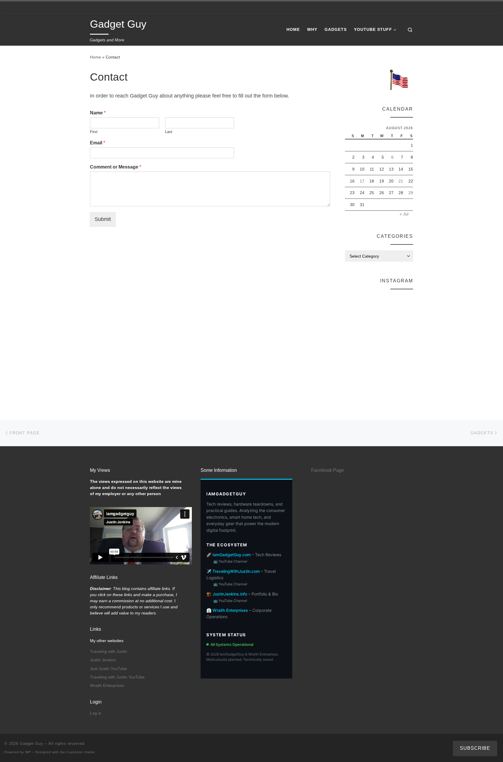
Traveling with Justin (108, 651)
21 (400, 181)
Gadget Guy (31, 743)
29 (410, 192)
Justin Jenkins (103, 660)
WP (28, 752)
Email (97, 142)
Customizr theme (80, 752)
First (94, 132)
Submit (103, 219)
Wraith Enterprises (107, 685)
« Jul (404, 214)
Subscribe (475, 748)
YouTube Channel (233, 561)
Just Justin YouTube (108, 669)
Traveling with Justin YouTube (117, 677)
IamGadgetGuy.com (231, 554)
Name (98, 112)
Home (95, 57)
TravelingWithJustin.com (236, 571)
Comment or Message (115, 166)
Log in (95, 713)
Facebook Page (327, 470)
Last (168, 132)
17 (362, 181)
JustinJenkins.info (229, 593)
